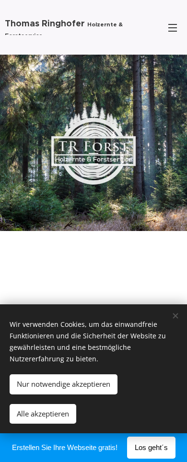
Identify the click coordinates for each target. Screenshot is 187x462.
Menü (172, 27)
